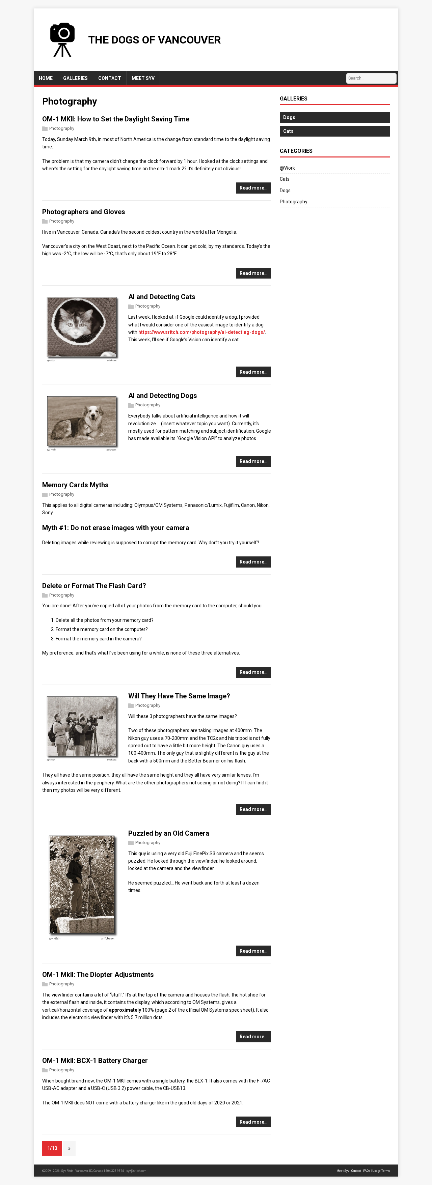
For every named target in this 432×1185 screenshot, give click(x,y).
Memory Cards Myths (75, 485)
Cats (285, 179)
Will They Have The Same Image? (179, 696)
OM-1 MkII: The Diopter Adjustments (98, 975)
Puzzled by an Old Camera (168, 833)
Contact (356, 1171)
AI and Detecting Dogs (162, 396)
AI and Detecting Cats (161, 297)
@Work (287, 168)
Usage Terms (381, 1171)
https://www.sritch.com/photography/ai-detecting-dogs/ (201, 332)
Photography (61, 128)
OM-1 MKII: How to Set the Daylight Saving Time (115, 119)
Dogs (285, 190)
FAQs (366, 1171)
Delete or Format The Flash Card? (94, 586)
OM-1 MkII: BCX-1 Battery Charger (95, 1061)
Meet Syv (342, 1171)
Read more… (254, 188)
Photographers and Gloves (83, 212)
